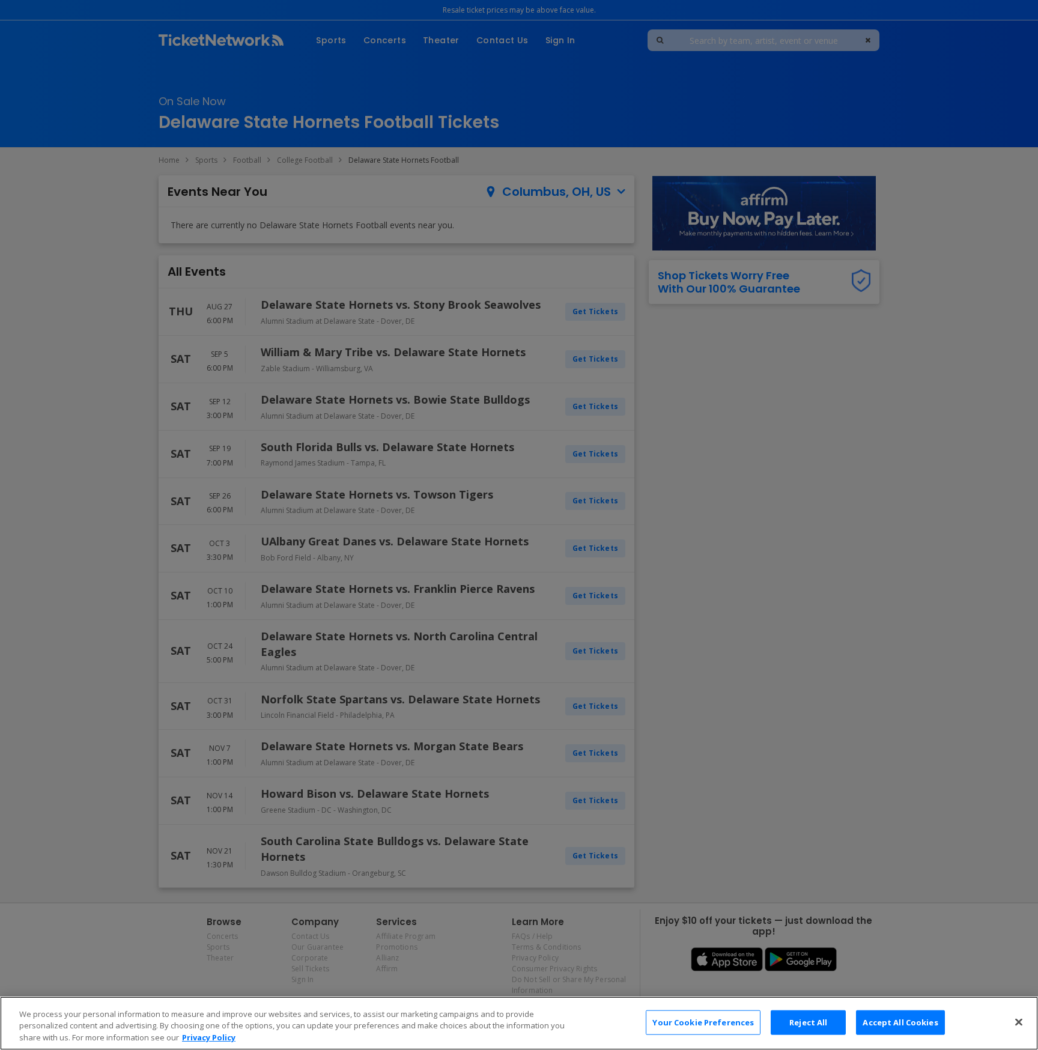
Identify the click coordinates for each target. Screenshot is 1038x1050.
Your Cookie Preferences (703, 1021)
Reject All (808, 1021)
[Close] (1019, 1022)
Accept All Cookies (900, 1021)
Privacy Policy (208, 1037)
